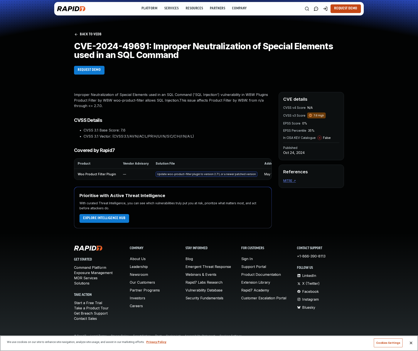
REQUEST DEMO (89, 70)
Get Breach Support (91, 313)
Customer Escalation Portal (263, 298)
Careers (136, 306)
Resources (194, 8)
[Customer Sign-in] (325, 9)
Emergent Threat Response (208, 266)
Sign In (247, 259)
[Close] (411, 343)
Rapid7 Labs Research (203, 282)
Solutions (81, 283)
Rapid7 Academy (255, 290)
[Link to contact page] (316, 9)
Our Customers (142, 282)
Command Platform (90, 267)
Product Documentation (261, 274)
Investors (137, 298)
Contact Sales (85, 318)
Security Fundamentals (204, 298)
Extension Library (255, 282)
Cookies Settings (388, 342)
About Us (138, 259)
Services (171, 8)
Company (239, 8)
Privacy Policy (156, 342)
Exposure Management (93, 273)
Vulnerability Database (203, 290)
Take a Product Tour (91, 308)
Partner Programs (145, 290)
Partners (217, 8)
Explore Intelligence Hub (104, 218)
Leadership (139, 266)
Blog (189, 259)
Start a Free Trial (88, 303)
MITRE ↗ (289, 180)
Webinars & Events (200, 274)
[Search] (307, 9)
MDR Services (86, 278)
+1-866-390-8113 (311, 256)
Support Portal (253, 266)
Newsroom (139, 274)
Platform (149, 8)
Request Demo (345, 8)
